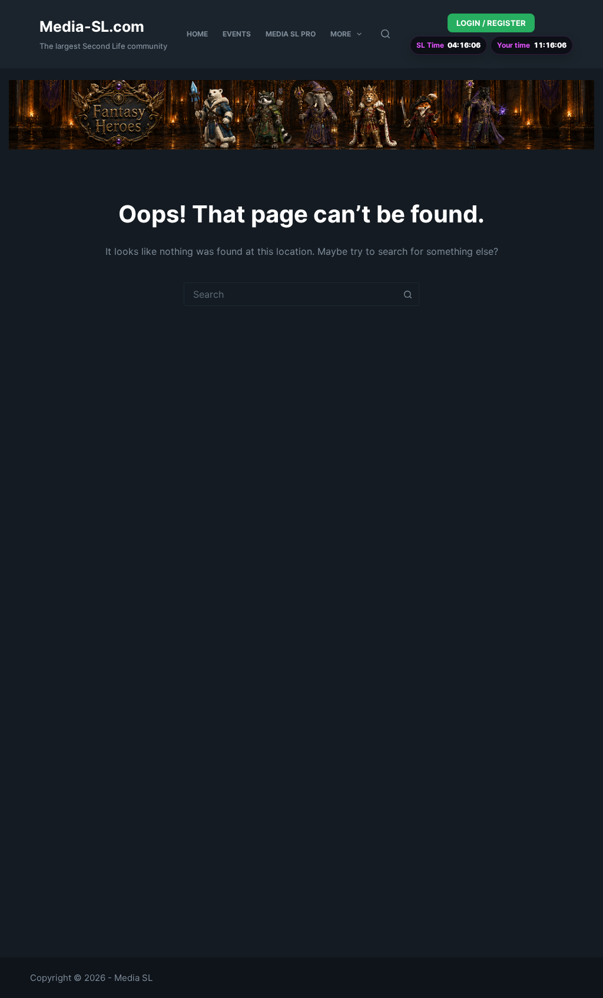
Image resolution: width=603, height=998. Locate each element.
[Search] (385, 33)
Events (237, 33)
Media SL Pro (291, 33)
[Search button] (407, 294)
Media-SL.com (91, 26)
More (340, 33)
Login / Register (491, 23)
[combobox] (290, 294)
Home (197, 33)
